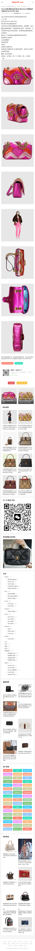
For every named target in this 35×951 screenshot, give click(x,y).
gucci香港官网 (27, 789)
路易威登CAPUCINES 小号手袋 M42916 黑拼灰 (24, 904)
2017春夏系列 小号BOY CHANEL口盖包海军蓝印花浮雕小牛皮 (25, 930)
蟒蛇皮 (17, 800)
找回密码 (13, 943)
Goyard (7, 609)
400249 (8, 781)
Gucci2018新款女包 (27, 818)
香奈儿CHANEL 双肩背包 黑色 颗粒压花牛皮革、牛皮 (9, 696)
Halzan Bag (11, 631)
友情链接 (5, 943)
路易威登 (7, 650)
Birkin (9, 629)
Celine (6, 577)
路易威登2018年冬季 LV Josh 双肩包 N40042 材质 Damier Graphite (10, 929)
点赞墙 (30, 943)
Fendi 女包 (11, 604)
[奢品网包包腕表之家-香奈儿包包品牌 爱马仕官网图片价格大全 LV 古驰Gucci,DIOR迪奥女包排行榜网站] (17, 2)
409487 (17, 807)
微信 (9, 943)
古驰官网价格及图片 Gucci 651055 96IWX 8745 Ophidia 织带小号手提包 (25, 448)
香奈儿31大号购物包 (17, 829)
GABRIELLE (17, 792)
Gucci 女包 (23, 6)
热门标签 (15, 945)
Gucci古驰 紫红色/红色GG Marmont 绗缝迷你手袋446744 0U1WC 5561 (17, 357)
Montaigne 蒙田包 (12, 596)
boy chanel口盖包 (27, 771)
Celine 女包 (11, 581)
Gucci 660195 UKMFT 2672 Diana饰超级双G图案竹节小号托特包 (25, 492)
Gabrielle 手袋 (11, 674)
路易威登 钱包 (11, 660)
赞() (11, 383)
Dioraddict (27, 807)
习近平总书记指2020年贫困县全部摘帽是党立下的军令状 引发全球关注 (25, 705)
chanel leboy (11, 667)
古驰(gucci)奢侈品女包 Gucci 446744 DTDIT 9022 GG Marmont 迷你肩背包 (10, 427)
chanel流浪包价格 (17, 796)
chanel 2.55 (11, 665)
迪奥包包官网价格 (7, 829)
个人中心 (25, 941)
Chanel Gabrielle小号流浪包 (27, 822)
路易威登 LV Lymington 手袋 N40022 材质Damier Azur (10, 855)
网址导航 (21, 945)
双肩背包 (27, 829)
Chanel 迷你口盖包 (7, 800)
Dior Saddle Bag (27, 825)
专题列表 (15, 941)
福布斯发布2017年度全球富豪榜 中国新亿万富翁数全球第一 (25, 912)
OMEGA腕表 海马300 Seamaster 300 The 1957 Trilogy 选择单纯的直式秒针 (25, 694)
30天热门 (4, 941)
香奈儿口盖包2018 (7, 778)
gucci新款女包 (17, 785)
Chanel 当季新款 (12, 670)
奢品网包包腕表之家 (11, 6)
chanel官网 (8, 822)
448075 (8, 807)
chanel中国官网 (17, 804)
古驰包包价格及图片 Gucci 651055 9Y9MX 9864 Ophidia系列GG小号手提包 (10, 492)
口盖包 (27, 778)
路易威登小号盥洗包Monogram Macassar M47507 (25, 752)
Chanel (27, 781)
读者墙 (25, 945)
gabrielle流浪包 (7, 811)
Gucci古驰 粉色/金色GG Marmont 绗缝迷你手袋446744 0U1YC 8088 (25, 427)
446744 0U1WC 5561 (7, 363)
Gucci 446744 (19, 363)
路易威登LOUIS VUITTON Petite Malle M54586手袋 (10, 904)
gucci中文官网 (17, 774)
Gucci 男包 (11, 619)
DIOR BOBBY (11, 594)
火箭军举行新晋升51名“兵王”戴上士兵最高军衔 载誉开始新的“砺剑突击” (10, 714)
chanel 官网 (27, 774)
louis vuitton (8, 785)
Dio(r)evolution (8, 825)
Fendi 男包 (11, 606)
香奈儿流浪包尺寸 (27, 796)
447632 (8, 814)
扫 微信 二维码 (22, 383)
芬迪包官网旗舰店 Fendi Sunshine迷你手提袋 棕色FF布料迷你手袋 (10, 448)
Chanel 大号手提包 (27, 811)
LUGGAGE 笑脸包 (13, 586)
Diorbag (8, 792)
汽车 (6, 644)
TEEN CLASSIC (12, 588)
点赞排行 (10, 945)
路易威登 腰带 (11, 658)
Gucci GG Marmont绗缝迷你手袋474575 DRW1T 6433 (25, 883)
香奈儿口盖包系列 (17, 825)
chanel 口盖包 (7, 770)
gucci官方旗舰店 (27, 800)
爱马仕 (17, 818)
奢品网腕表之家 (17, 13)
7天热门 (10, 941)
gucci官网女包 (17, 789)
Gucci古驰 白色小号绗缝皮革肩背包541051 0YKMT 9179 (25, 735)
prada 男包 (11, 639)
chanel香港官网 (7, 804)
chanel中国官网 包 (17, 811)
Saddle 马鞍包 (11, 598)
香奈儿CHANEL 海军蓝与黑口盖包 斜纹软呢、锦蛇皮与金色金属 (9, 730)
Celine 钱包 (11, 584)
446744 (8, 818)
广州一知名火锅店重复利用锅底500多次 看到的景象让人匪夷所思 (9, 912)
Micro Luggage (17, 778)
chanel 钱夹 (11, 672)
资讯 (6, 648)
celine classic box (27, 804)
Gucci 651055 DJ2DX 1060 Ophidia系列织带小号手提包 (25, 470)
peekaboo (7, 774)
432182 (17, 814)
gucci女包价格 (8, 789)
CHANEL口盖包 (27, 785)
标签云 (18, 943)
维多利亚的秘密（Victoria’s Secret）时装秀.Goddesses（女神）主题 (25, 862)
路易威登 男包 (11, 655)
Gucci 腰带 (11, 621)
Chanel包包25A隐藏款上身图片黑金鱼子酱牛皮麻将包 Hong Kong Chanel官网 (9, 757)
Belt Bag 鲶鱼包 (12, 579)
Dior (6, 591)
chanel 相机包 (17, 781)
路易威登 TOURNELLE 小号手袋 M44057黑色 (10, 883)
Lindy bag (10, 633)
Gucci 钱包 (11, 623)
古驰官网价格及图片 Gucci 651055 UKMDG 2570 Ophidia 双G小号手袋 (10, 470)
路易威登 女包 (11, 653)
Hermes (7, 626)
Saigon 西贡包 (11, 611)
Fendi (6, 601)
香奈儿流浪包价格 (17, 822)
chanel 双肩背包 (7, 796)
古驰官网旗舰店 (27, 793)
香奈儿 (6, 663)
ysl (5, 641)
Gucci (18, 6)
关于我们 (31, 941)
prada (6, 636)
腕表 (6, 646)
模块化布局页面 (24, 943)
